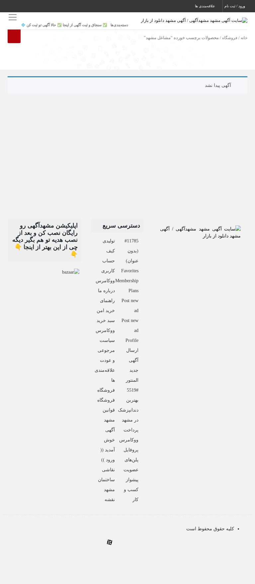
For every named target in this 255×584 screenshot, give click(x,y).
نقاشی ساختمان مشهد (106, 479)
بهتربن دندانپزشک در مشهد (128, 410)
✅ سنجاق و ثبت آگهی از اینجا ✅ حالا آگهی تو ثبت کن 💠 (64, 25)
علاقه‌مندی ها (205, 6)
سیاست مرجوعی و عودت (106, 350)
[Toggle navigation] (11, 17)
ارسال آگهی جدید (132, 360)
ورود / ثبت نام (235, 6)
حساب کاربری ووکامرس (105, 270)
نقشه (110, 499)
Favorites (129, 270)
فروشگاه (229, 37)
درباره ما (106, 290)
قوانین (109, 410)
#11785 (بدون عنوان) (131, 250)
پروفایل (131, 449)
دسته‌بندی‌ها (119, 25)
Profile (132, 340)
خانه (244, 37)
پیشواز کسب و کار (131, 489)
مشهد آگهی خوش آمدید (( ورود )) (107, 440)
